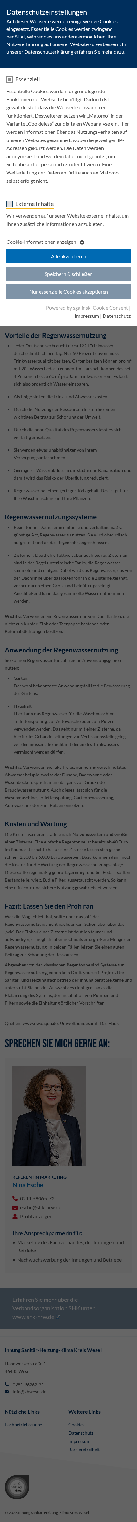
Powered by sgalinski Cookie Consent (87, 307)
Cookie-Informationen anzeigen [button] (41, 242)
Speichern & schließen (69, 274)
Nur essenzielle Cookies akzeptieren (68, 292)
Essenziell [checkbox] (27, 79)
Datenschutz (117, 316)
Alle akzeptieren (68, 256)
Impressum (87, 316)
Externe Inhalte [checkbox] (34, 203)
